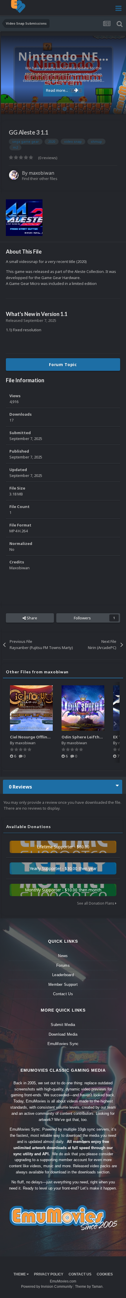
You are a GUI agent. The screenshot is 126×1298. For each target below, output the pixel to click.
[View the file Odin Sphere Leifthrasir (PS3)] (83, 708)
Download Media (63, 1034)
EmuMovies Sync (63, 1044)
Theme (20, 1274)
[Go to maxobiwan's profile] (14, 175)
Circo (115, 106)
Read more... (57, 90)
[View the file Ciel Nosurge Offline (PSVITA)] (31, 708)
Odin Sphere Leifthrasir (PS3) (90, 737)
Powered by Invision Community (46, 1287)
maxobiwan (41, 173)
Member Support (63, 984)
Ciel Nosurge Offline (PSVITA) (38, 737)
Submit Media (63, 1024)
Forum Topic (63, 364)
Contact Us (63, 994)
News (63, 956)
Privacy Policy (48, 1274)
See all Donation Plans (96, 903)
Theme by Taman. (89, 1287)
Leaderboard (63, 975)
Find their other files (39, 178)
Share (31, 618)
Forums (63, 965)
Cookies (105, 1274)
